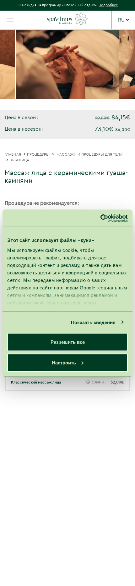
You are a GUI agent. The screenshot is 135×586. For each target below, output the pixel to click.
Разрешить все (68, 342)
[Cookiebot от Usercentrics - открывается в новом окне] (100, 218)
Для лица (20, 160)
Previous (11, 69)
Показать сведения (93, 322)
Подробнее (108, 5)
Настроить (64, 362)
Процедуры (38, 154)
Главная (13, 154)
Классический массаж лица (36, 382)
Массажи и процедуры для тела (89, 154)
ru (122, 20)
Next (123, 69)
